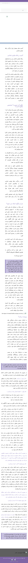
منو (23, 10)
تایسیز (11, 561)
